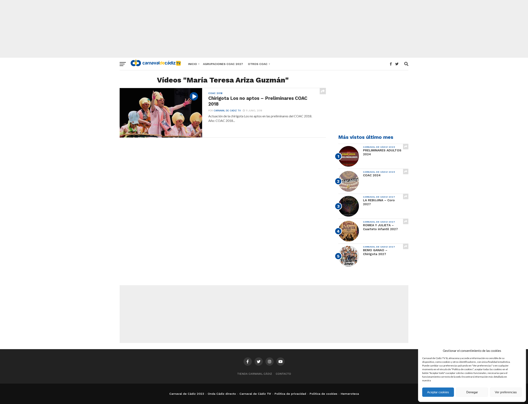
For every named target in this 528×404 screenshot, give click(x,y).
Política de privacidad (290, 393)
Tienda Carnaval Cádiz (254, 373)
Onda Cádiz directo (222, 393)
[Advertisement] (264, 29)
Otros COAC (258, 64)
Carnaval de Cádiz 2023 (186, 393)
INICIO (192, 64)
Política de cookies (323, 393)
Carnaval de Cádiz (252, 393)
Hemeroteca (350, 393)
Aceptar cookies (438, 392)
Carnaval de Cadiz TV (227, 110)
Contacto (283, 373)
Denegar (472, 392)
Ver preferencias (506, 392)
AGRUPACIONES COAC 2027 (223, 64)
